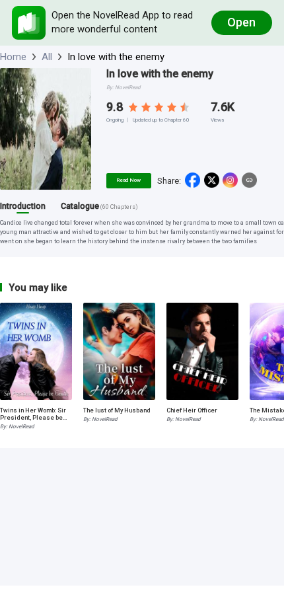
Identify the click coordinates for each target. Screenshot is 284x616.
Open (241, 22)
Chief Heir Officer (191, 410)
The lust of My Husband (117, 410)
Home (13, 57)
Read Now (128, 180)
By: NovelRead (17, 427)
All (47, 57)
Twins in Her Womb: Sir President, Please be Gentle (33, 413)
